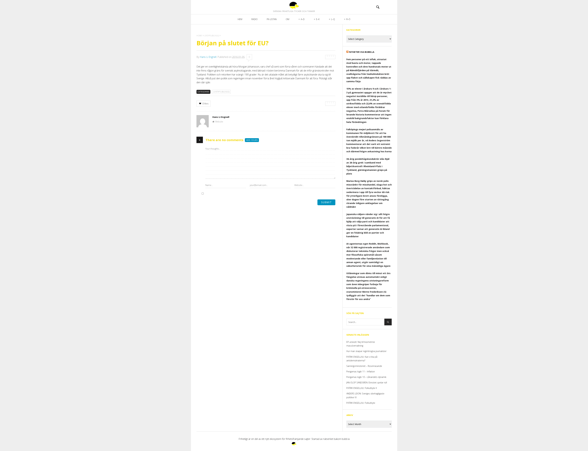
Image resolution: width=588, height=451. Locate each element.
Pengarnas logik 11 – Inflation (360, 371)
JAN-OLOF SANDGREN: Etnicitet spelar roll (367, 382)
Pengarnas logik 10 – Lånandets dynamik (366, 377)
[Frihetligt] (293, 5)
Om (287, 19)
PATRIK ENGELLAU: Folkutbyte (360, 402)
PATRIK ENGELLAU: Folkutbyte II (361, 388)
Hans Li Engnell (208, 57)
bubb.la (346, 439)
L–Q (333, 19)
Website (219, 121)
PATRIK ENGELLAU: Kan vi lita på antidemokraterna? (361, 358)
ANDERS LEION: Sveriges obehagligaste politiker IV (365, 395)
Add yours (252, 140)
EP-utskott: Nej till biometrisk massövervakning (360, 344)
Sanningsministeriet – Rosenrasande (364, 366)
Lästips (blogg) (221, 91)
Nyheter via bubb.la (361, 51)
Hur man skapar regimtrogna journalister (366, 351)
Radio (254, 19)
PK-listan (272, 19)
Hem (240, 19)
